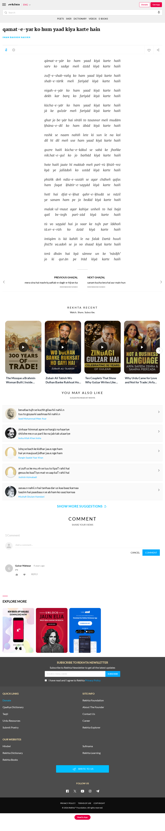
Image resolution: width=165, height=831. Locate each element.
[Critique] (14, 50)
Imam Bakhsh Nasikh (16, 37)
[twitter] (75, 791)
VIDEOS (93, 18)
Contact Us (88, 714)
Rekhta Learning (91, 753)
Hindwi (7, 746)
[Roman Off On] (6, 50)
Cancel (135, 552)
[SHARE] (157, 49)
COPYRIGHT (99, 803)
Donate (144, 4)
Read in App (82, 817)
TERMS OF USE (84, 803)
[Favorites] (148, 49)
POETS (60, 18)
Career (86, 720)
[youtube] (82, 791)
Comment (151, 552)
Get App (156, 4)
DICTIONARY (80, 18)
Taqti (5, 714)
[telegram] (97, 791)
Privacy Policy (93, 680)
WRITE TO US (85, 768)
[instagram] (90, 791)
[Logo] (14, 5)
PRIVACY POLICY (68, 803)
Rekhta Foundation (93, 700)
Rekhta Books (10, 759)
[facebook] (67, 791)
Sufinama (87, 746)
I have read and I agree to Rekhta (75, 680)
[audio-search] (158, 12)
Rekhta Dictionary (13, 753)
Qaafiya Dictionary (13, 707)
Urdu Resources (11, 720)
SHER (68, 18)
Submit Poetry (11, 727)
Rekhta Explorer (91, 727)
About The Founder (93, 707)
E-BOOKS (103, 18)
